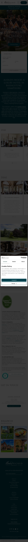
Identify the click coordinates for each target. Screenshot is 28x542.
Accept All (14, 280)
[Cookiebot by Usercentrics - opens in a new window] (20, 258)
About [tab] (23, 261)
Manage (13, 283)
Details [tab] (14, 261)
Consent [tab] (5, 261)
